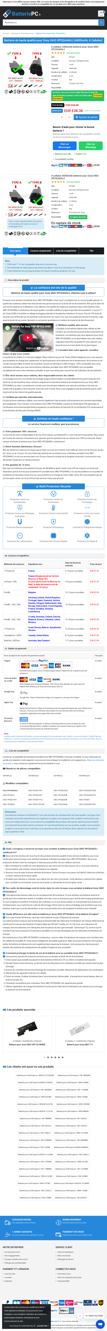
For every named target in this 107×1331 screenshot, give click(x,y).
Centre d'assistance (65, 1252)
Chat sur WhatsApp (90, 146)
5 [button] (59, 1057)
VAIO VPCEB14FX (10, 800)
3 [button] (52, 1057)
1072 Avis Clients (73, 53)
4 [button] (55, 1057)
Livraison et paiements (40, 251)
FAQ (91, 251)
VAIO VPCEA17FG (35, 790)
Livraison (8, 1277)
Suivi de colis (10, 1274)
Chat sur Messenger (65, 146)
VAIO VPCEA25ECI (61, 790)
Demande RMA (63, 1281)
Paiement (8, 1281)
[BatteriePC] (22, 13)
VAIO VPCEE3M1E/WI (87, 804)
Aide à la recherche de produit (69, 1277)
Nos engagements (12, 1256)
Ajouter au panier (88, 117)
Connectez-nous (64, 1274)
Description (15, 251)
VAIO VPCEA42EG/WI (87, 795)
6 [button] (62, 1057)
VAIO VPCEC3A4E (60, 804)
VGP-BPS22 (58, 776)
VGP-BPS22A (33, 776)
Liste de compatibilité (66, 251)
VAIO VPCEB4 (84, 800)
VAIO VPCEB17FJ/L (35, 800)
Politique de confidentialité (15, 1263)
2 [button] (48, 1057)
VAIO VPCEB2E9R (60, 800)
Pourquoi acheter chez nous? (16, 1259)
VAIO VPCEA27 (9, 795)
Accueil (6, 33)
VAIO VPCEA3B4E (60, 795)
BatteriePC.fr (55, 1321)
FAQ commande (63, 1256)
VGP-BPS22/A (84, 776)
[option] (25, 67)
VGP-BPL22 (7, 776)
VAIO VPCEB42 (8, 804)
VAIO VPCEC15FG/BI (36, 804)
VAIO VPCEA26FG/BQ (87, 790)
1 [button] (44, 1057)
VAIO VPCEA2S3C (35, 795)
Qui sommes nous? (12, 1252)
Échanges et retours (65, 1259)
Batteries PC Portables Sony (22, 33)
